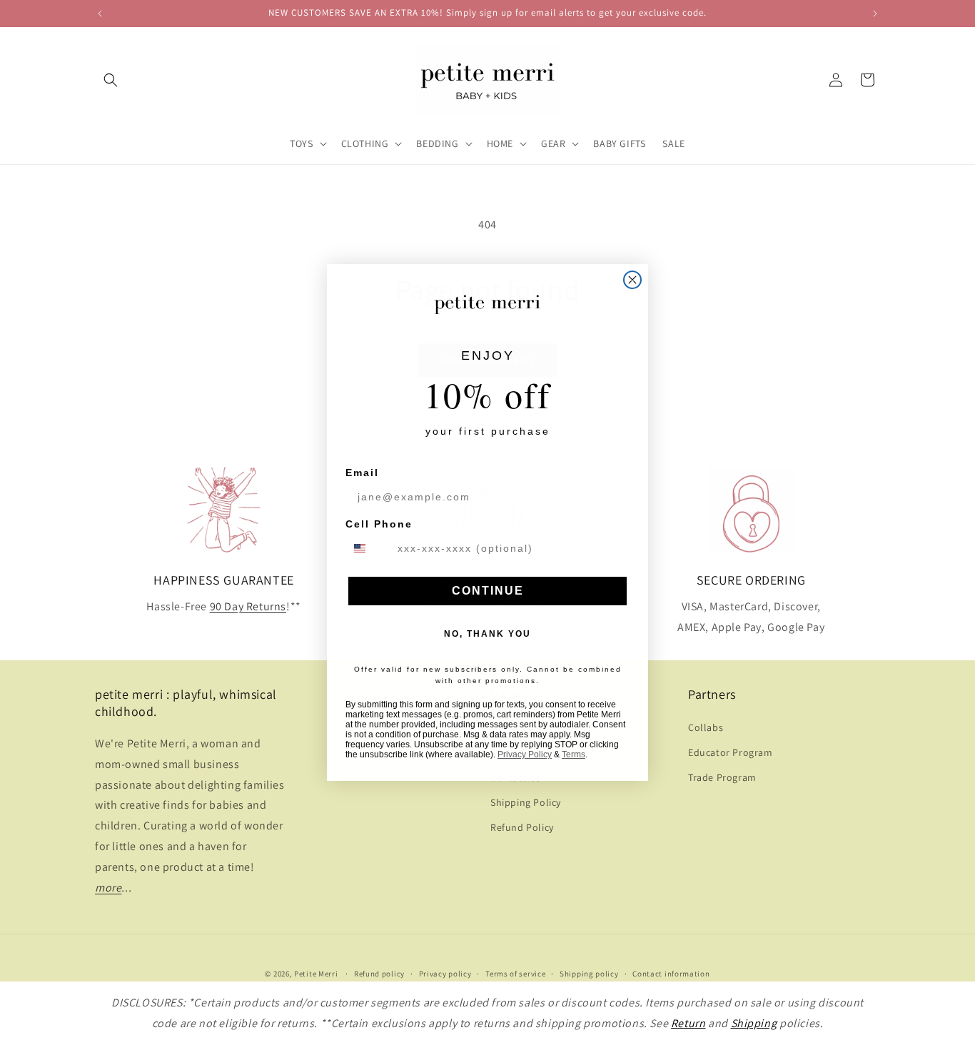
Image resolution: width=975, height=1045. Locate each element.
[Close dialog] (632, 279)
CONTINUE (488, 591)
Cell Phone (379, 524)
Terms (573, 754)
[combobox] (368, 548)
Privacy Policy (524, 754)
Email (362, 472)
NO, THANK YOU (487, 634)
